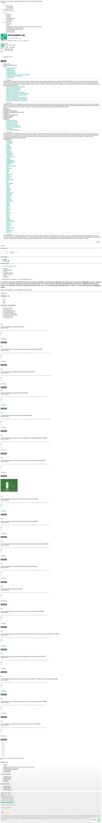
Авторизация (10, 7)
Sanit (8, 217)
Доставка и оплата (8, 272)
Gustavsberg (9, 174)
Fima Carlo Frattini (11, 166)
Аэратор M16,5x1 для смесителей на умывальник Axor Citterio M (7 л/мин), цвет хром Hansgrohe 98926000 (29, 678)
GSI (8, 172)
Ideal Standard (10, 179)
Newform (9, 199)
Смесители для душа (12, 123)
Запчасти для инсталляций (13, 88)
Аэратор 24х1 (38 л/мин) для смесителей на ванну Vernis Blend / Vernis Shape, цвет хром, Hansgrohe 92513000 (30, 633)
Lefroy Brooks (10, 192)
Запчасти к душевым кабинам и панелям (17, 98)
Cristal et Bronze (10, 156)
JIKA (8, 186)
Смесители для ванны (12, 121)
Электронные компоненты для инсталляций (15, 137)
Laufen (8, 191)
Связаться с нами (7, 776)
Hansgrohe (9, 176)
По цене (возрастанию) (9, 310)
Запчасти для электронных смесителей (16, 97)
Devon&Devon (10, 160)
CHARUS (9, 155)
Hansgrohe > (15, 279)
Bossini (8, 149)
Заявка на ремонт (11, 18)
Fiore (8, 167)
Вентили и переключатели (10, 65)
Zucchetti (9, 231)
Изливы (6, 108)
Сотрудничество (11, 31)
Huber (8, 178)
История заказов (7, 787)
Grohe (8, 171)
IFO (8, 182)
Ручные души (10, 77)
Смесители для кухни (12, 124)
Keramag (9, 188)
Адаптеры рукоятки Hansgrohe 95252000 (11, 588)
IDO (8, 180)
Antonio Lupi (10, 141)
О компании (10, 19)
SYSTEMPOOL (11, 221)
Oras (8, 210)
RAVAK (9, 213)
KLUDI (8, 190)
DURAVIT (9, 163)
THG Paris (9, 223)
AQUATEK (9, 143)
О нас (8, 25)
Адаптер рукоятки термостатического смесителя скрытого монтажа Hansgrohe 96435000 (24, 543)
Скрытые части (7, 117)
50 (4, 300)
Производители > (6, 279)
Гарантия (9, 14)
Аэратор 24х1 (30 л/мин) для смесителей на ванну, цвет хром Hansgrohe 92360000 (22, 611)
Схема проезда (4, 43)
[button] (2, 245)
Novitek (8, 206)
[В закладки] (1, 334)
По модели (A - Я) (8, 316)
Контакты (9, 21)
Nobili (8, 203)
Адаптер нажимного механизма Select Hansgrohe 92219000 (16, 415)
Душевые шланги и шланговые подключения (18, 74)
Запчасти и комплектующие (11, 85)
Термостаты (10, 128)
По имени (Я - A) (8, 309)
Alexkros (9, 140)
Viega (8, 226)
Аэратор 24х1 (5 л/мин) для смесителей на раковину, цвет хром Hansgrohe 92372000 (23, 656)
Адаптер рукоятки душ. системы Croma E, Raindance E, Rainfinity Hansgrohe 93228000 (24, 438)
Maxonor (9, 196)
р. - (15, 251)
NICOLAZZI (10, 200)
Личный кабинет (7, 786)
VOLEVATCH (10, 230)
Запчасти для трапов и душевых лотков (17, 94)
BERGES (9, 147)
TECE (8, 222)
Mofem (8, 198)
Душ (5, 66)
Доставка (9, 17)
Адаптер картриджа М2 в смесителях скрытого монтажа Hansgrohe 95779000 (21, 349)
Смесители (6, 119)
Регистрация (10, 6)
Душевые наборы (11, 70)
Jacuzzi (8, 184)
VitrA (8, 229)
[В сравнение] (1, 358)
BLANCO (9, 148)
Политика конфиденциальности (15, 29)
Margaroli (9, 195)
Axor (8, 144)
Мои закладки (7, 788)
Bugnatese (9, 151)
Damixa (8, 159)
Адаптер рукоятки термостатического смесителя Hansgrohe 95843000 (19, 521)
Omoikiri (9, 209)
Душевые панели (11, 72)
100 (4, 302)
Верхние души (10, 69)
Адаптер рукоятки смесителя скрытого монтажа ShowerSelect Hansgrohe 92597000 (23, 460)
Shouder (9, 219)
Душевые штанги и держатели (14, 76)
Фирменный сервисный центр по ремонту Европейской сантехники (24, 26)
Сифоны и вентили (8, 116)
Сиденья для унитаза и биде (11, 115)
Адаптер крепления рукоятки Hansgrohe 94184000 (14, 392)
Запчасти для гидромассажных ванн (16, 86)
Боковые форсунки (11, 67)
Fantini (8, 164)
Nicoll (8, 202)
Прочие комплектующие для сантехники (17, 100)
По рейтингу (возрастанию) (11, 314)
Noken (8, 204)
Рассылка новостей (8, 789)
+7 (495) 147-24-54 (8, 48)
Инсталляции (7, 109)
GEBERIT (9, 168)
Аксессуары (7, 63)
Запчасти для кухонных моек (14, 89)
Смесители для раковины (13, 125)
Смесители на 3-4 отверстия (14, 127)
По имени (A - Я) (8, 308)
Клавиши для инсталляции (10, 110)
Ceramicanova (10, 153)
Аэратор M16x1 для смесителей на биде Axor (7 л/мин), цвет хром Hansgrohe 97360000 (24, 701)
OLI (8, 207)
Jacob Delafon (10, 183)
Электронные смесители (13, 129)
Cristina (8, 157)
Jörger (8, 187)
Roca (8, 214)
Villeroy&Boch (10, 227)
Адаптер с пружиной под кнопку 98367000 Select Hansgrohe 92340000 (19, 566)
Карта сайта (6, 780)
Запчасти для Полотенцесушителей (16, 92)
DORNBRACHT (11, 162)
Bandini (8, 145)
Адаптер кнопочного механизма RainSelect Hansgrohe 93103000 (17, 371)
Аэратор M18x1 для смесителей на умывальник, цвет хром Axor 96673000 (20, 723)
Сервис (8, 15)
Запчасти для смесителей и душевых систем (18, 93)
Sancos (8, 215)
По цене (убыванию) (9, 312)
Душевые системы (11, 73)
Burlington (9, 152)
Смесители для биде (12, 120)
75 (4, 301)
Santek (8, 218)
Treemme (9, 225)
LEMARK (9, 194)
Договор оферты (11, 30)
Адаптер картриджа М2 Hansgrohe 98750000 (12, 326)
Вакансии (6, 781)
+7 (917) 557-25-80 (8, 50)
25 (4, 298)
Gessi (8, 170)
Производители (8, 139)
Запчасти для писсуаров (13, 90)
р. (17, 251)
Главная (6, 268)
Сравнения (3, 293)
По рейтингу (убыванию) (10, 313)
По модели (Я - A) (8, 317)
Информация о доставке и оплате (15, 27)
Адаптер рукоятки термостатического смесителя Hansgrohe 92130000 (19, 498)
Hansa (8, 175)
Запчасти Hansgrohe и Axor (9, 266)
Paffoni (8, 211)
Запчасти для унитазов (12, 96)
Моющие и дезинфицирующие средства (14, 112)
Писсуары (6, 113)
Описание (9, 80)
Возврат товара (7, 779)
